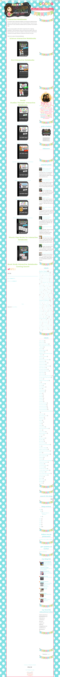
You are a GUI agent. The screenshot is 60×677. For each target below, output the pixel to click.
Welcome (40, 329)
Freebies (51, 293)
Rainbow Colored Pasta (42, 315)
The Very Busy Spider (43, 468)
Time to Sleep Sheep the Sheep (48, 326)
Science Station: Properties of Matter (47, 207)
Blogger (48, 654)
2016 (40, 523)
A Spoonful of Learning (44, 567)
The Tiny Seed (45, 323)
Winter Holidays (45, 329)
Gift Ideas (42, 294)
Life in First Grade (43, 593)
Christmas (51, 278)
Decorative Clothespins (43, 369)
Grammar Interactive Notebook (22, 81)
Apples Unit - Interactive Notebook (23, 143)
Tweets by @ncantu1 (43, 551)
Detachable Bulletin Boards (48, 285)
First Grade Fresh (43, 598)
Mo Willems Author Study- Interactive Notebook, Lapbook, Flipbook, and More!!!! (47, 170)
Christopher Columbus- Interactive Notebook (23, 180)
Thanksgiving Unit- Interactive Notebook (23, 199)
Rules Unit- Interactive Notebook (22, 124)
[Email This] (7, 273)
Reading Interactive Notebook (23, 62)
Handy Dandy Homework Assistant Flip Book (46, 217)
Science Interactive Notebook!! (47, 253)
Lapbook (48, 306)
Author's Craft (51, 271)
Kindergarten (41, 304)
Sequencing (44, 319)
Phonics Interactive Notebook (44, 444)
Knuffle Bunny (46, 304)
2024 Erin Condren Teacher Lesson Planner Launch (48, 573)
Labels (45, 306)
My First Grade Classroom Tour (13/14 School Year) (47, 180)
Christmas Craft (42, 361)
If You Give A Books (46, 297)
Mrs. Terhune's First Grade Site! (45, 561)
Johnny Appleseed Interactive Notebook (46, 411)
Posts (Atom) (14, 307)
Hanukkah (40, 296)
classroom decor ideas (45, 281)
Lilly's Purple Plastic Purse (46, 236)
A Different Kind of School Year (47, 600)
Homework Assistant (43, 403)
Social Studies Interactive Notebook (45, 460)
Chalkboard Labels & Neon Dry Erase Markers (45, 354)
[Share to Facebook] (10, 273)
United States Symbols (43, 328)
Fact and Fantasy (44, 292)
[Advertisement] (46, 37)
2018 (40, 521)
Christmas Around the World (44, 279)
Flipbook (49, 292)
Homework (46, 296)
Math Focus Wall (42, 438)
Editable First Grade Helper (44, 380)
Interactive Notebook (48, 299)
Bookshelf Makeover (46, 275)
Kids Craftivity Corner (48, 303)
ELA (44, 290)
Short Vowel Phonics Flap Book (22, 242)
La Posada (40, 306)
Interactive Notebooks (44, 300)
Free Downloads (42, 390)
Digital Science (41, 286)
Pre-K (44, 314)
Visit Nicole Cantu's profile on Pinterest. (46, 539)
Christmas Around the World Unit (47, 227)
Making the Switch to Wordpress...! (45, 513)
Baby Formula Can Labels (44, 273)
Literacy (40, 308)
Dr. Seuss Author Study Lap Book (45, 377)
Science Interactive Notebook (23, 40)
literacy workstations (43, 433)
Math (50, 310)
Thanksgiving (46, 322)
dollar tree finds (47, 286)
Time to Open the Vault (48, 577)
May (41, 511)
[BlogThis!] (8, 273)
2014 (40, 526)
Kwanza (51, 304)
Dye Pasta (46, 289)
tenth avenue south (43, 588)
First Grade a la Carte (44, 576)
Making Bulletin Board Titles (47, 595)
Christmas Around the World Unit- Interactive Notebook (23, 218)
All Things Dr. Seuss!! (45, 197)
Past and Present (42, 312)
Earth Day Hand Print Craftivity (47, 244)
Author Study (43, 271)
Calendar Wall (41, 352)
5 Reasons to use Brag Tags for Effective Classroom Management (48, 584)
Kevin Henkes (41, 414)
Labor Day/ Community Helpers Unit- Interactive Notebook (22, 162)
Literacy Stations (46, 308)
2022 (40, 509)
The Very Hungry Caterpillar (46, 325)
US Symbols (50, 328)
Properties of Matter (49, 314)
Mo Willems (45, 311)
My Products (50, 311)
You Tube (40, 330)
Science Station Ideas (43, 455)
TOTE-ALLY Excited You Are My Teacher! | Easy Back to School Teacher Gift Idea (48, 564)
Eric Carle (41, 385)
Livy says (45, 589)
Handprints (50, 294)
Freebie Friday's (46, 293)
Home (23, 304)
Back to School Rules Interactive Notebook (45, 346)
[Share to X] (9, 273)
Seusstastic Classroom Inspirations (44, 582)
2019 (40, 519)
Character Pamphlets (46, 278)
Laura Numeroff (42, 427)
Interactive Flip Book (42, 406)
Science (46, 317)
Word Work (50, 329)
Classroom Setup (42, 364)
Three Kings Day (42, 472)
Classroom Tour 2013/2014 (48, 282)
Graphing (46, 294)
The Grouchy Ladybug (43, 465)
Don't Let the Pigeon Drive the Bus (45, 375)
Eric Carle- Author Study (46, 189)
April (41, 516)
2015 (40, 524)
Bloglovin (40, 275)
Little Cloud (46, 310)
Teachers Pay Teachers (43, 462)
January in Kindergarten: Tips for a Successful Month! (46, 569)
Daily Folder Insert (44, 283)
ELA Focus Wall (49, 290)
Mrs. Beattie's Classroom (44, 571)
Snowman (48, 319)
